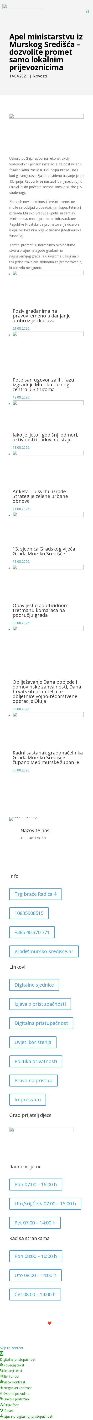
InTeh (61, 1323)
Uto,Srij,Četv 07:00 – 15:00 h (45, 1203)
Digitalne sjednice (34, 985)
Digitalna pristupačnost (41, 1023)
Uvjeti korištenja (33, 1042)
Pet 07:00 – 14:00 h (35, 1222)
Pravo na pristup (33, 1080)
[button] (1, 1353)
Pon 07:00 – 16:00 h (36, 1184)
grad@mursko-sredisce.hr (44, 951)
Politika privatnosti (36, 1061)
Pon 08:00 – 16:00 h (36, 1256)
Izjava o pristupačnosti (40, 1004)
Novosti (40, 76)
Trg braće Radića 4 (35, 894)
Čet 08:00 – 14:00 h (35, 1294)
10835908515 (29, 913)
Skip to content (11, 1348)
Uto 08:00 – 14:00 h (36, 1275)
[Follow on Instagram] (22, 853)
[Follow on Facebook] (13, 853)
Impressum (28, 1099)
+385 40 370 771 (33, 838)
